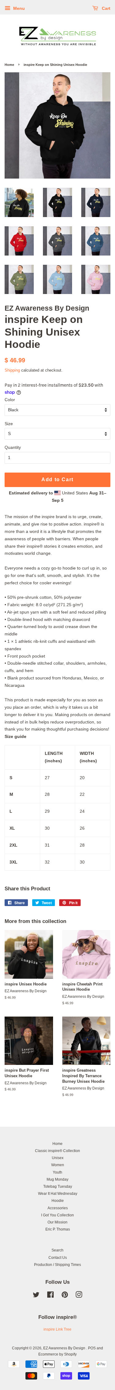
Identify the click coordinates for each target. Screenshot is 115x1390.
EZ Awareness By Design (64, 1348)
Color (10, 399)
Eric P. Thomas (57, 1229)
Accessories (58, 1208)
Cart (105, 8)
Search (57, 1250)
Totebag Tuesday (57, 1186)
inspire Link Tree (57, 1329)
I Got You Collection (57, 1215)
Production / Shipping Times (57, 1265)
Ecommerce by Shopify (57, 1354)
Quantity (13, 447)
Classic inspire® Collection (57, 1151)
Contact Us (57, 1257)
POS (92, 1348)
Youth (57, 1172)
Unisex (57, 1158)
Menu (18, 8)
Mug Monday (57, 1179)
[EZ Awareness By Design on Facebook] (50, 1296)
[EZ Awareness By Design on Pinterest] (64, 1296)
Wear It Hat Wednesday (57, 1193)
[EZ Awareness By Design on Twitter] (36, 1296)
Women (57, 1165)
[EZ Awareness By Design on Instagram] (78, 1296)
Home (9, 64)
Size (9, 423)
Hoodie (58, 1201)
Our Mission (57, 1222)
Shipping (12, 370)
